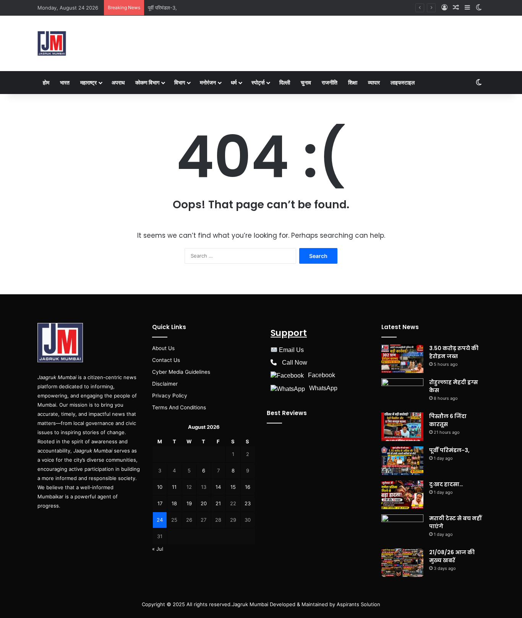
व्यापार (374, 82)
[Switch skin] (479, 7)
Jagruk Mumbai (250, 604)
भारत (65, 82)
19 (189, 503)
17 (159, 503)
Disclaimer (165, 384)
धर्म (234, 82)
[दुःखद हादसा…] (402, 494)
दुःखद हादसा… (446, 484)
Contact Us (166, 360)
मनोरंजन (208, 82)
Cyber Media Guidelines (181, 372)
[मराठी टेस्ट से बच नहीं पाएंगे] (402, 528)
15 (233, 487)
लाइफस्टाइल (403, 82)
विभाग (179, 82)
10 (159, 487)
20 (204, 503)
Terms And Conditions (179, 407)
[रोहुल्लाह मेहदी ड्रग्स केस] (402, 392)
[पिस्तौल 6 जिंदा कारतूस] (402, 426)
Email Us (291, 350)
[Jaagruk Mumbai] (51, 43)
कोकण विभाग (147, 82)
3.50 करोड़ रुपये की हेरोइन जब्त (453, 352)
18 (174, 503)
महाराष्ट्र (88, 82)
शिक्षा (352, 82)
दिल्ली (284, 82)
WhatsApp (323, 388)
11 (174, 487)
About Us (163, 348)
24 (160, 520)
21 (218, 503)
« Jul (157, 549)
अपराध (118, 82)
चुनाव (306, 82)
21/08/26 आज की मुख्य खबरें (452, 556)
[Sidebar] (467, 7)
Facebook (321, 375)
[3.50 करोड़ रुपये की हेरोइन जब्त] (402, 358)
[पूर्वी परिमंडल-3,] (402, 460)
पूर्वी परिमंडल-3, (162, 8)
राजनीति (329, 82)
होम (46, 82)
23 (248, 503)
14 (218, 487)
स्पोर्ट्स (257, 82)
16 (247, 487)
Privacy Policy (169, 396)
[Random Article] (456, 7)
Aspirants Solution (357, 604)
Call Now (294, 362)
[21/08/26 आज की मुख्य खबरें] (402, 562)
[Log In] (444, 7)
